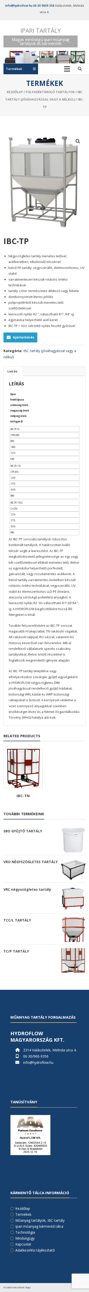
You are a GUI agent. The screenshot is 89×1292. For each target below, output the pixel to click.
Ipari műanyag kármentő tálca (39, 1226)
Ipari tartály (41, 30)
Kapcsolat (23, 1244)
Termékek (23, 1214)
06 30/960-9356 (35, 1056)
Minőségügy (25, 1238)
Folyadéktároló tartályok (50, 92)
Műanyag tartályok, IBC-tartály (40, 1220)
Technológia (25, 1232)
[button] (77, 141)
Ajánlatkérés (23, 337)
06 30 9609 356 (43, 5)
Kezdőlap (15, 92)
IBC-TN (23, 795)
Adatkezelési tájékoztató (35, 1250)
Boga (28, 1287)
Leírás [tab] (12, 371)
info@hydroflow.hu (18, 5)
